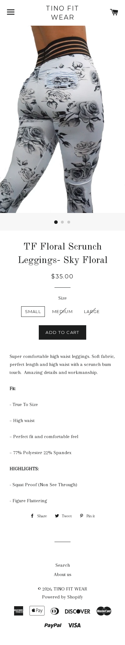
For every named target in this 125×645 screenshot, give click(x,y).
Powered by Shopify (62, 597)
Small (33, 311)
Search (62, 565)
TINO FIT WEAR (62, 12)
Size (62, 298)
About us (62, 574)
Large (92, 311)
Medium (62, 311)
